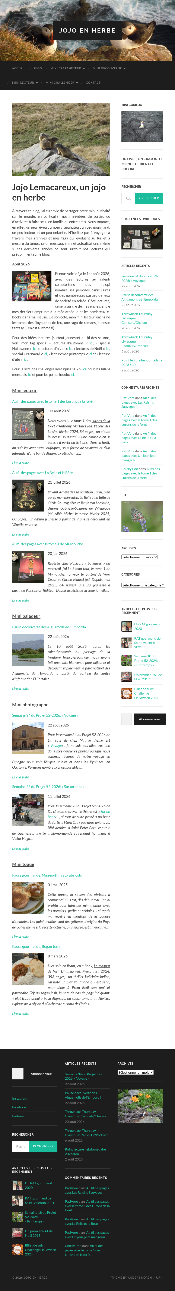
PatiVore (127, 398)
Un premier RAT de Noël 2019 (148, 677)
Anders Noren (140, 1277)
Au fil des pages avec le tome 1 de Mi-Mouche (47, 544)
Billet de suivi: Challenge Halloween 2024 (146, 693)
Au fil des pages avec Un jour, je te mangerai (138, 455)
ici (91, 343)
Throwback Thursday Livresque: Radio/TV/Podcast (136, 341)
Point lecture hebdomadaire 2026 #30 (141, 362)
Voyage (56, 745)
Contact (93, 82)
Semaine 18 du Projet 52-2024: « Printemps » (146, 660)
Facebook (19, 1107)
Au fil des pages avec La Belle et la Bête (42, 472)
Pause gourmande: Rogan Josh (36, 946)
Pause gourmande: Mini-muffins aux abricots (47, 875)
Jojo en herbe (87, 30)
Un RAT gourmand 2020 (147, 626)
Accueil (18, 68)
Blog (38, 68)
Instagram (19, 1098)
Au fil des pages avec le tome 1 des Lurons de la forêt (52, 401)
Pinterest (19, 1116)
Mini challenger (60, 82)
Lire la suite (20, 936)
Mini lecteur (23, 82)
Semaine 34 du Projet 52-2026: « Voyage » (45, 715)
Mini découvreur (107, 68)
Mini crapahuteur (66, 68)
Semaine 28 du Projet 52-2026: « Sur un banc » (48, 786)
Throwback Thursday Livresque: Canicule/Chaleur (136, 318)
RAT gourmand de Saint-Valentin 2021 (147, 642)
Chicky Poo (129, 469)
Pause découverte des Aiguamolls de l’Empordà (49, 627)
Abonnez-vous (149, 719)
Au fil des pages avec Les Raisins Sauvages (138, 402)
